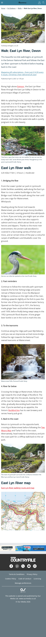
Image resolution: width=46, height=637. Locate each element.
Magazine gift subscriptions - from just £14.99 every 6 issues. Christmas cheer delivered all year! (22, 73)
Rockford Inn (14, 410)
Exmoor (20, 86)
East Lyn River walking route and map (17, 488)
